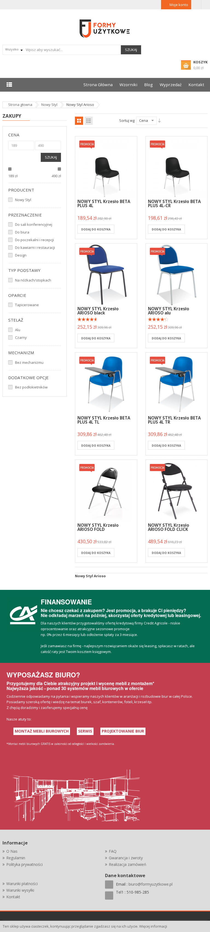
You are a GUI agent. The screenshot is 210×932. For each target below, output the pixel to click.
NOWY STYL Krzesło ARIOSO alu (168, 311)
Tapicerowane (27, 304)
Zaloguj (196, 4)
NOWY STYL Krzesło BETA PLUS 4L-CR (174, 203)
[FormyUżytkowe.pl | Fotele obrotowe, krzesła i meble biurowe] (105, 28)
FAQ (112, 851)
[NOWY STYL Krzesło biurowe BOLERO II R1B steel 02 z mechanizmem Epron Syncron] (106, 166)
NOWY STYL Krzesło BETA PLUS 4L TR (174, 420)
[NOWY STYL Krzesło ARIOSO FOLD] (106, 490)
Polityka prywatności (24, 864)
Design (21, 255)
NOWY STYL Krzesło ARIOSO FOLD (98, 527)
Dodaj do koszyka (95, 229)
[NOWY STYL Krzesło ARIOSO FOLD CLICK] (177, 490)
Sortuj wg (127, 120)
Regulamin (15, 857)
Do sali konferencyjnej (33, 224)
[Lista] (88, 121)
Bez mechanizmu (29, 362)
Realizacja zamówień (127, 864)
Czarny (21, 337)
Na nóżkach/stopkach (33, 280)
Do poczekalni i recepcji (34, 239)
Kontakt (13, 896)
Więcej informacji (153, 926)
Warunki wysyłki (20, 890)
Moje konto (179, 4)
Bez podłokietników (31, 387)
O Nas (12, 851)
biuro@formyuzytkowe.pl (151, 884)
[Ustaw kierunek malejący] (159, 120)
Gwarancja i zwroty (126, 857)
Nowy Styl (23, 199)
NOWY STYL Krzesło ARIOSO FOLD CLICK (168, 527)
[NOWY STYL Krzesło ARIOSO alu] (177, 274)
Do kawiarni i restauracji (35, 247)
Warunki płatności (22, 883)
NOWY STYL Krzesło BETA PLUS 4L (103, 203)
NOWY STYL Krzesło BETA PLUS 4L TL (103, 420)
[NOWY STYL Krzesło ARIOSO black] (106, 274)
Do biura (22, 232)
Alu (17, 329)
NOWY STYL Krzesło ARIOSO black (98, 311)
